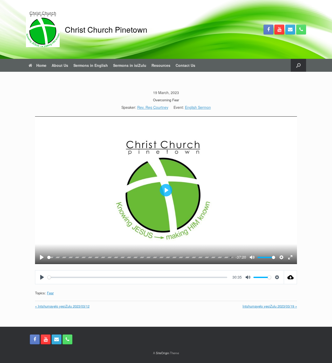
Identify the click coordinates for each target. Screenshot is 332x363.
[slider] (138, 257)
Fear (50, 292)
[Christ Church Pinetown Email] (290, 29)
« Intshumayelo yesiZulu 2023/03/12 (62, 306)
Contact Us (185, 65)
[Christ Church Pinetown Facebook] (268, 29)
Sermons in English (90, 65)
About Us (60, 65)
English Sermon (198, 107)
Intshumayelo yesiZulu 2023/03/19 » (270, 306)
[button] (298, 65)
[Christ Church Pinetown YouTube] (279, 29)
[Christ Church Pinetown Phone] (301, 29)
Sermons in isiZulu (129, 65)
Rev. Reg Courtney (152, 107)
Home (41, 65)
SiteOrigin (162, 353)
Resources (160, 65)
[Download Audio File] (290, 277)
